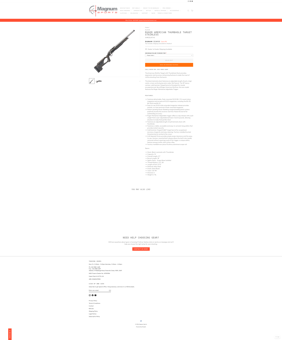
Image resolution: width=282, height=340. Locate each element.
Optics (148, 10)
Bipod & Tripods (161, 10)
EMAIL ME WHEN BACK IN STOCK (169, 65)
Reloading (135, 13)
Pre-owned (167, 8)
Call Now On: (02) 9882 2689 (156, 69)
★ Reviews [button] (10, 334)
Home (147, 27)
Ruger (147, 30)
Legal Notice (92, 314)
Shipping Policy (93, 311)
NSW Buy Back (125, 8)
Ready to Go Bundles (151, 8)
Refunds (91, 308)
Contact (91, 306)
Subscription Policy (94, 316)
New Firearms (125, 10)
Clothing (123, 13)
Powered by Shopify (141, 326)
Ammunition (138, 10)
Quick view (101, 217)
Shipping (155, 43)
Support (145, 13)
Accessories (174, 10)
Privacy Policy (93, 300)
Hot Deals (136, 8)
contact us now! (141, 249)
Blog (153, 13)
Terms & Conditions (165, 13)
